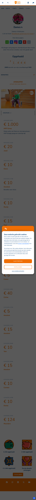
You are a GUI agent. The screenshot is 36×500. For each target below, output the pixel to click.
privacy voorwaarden (23, 243)
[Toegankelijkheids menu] (34, 498)
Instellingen (18, 267)
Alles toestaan (17, 261)
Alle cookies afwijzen (18, 271)
